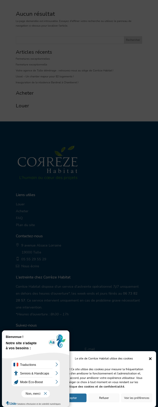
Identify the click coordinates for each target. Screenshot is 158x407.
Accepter (71, 398)
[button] (150, 359)
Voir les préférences (136, 398)
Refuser (104, 398)
